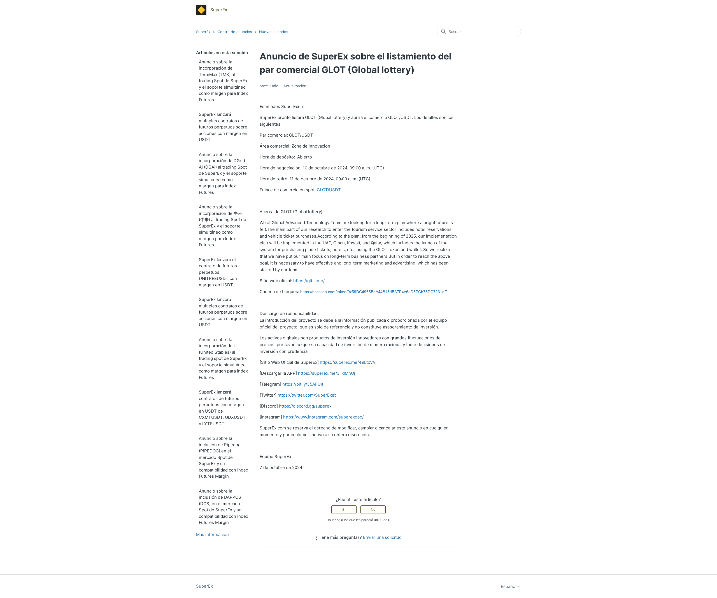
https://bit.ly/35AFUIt (302, 384)
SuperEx (203, 31)
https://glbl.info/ (309, 280)
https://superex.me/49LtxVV (348, 362)
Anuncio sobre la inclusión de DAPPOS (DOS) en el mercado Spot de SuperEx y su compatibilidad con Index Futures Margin (223, 506)
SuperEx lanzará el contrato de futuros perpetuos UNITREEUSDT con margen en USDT (218, 272)
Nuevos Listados (273, 31)
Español (509, 586)
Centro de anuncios (235, 31)
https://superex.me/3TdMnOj (326, 373)
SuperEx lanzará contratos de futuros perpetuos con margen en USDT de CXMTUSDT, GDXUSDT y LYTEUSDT (222, 407)
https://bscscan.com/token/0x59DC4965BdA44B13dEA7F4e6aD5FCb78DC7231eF (373, 291)
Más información (212, 534)
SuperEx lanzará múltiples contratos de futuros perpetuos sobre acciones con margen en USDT (223, 127)
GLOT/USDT (329, 189)
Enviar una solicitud (382, 537)
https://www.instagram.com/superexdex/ (323, 417)
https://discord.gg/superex (305, 406)
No (373, 509)
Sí (343, 509)
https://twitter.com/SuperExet (307, 395)
